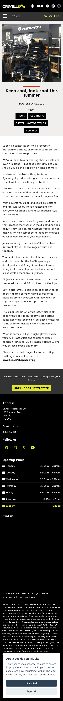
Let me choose (46, 674)
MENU (15, 16)
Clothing (37, 115)
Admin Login (8, 597)
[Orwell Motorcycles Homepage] (13, 6)
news (21, 115)
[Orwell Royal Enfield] (59, 6)
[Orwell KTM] (40, 6)
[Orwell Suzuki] (47, 6)
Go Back (32, 130)
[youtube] (32, 448)
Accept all (31, 683)
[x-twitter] (24, 448)
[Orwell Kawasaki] (32, 6)
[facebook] (6, 448)
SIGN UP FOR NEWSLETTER (31, 388)
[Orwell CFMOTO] (53, 6)
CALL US (54, 16)
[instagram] (15, 448)
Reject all (31, 691)
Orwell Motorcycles (31, 123)
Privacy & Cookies (26, 597)
